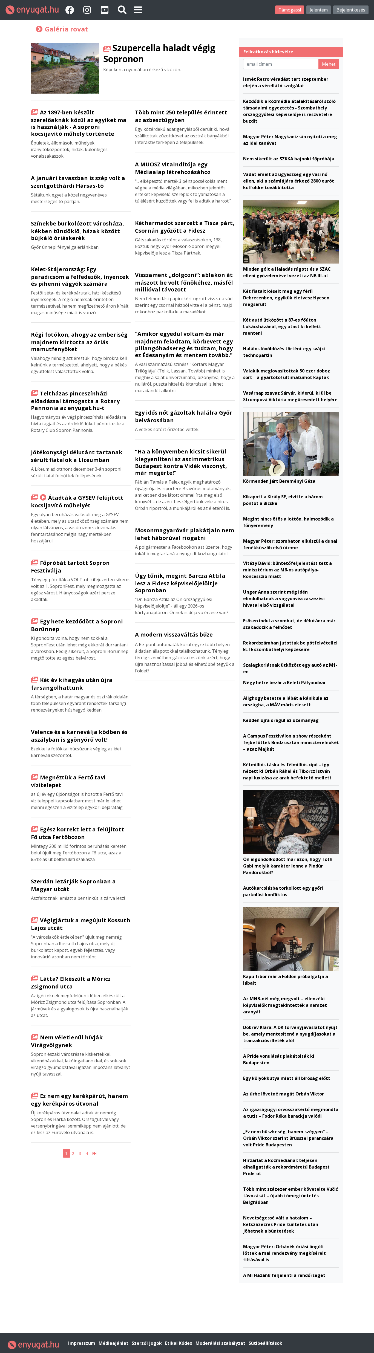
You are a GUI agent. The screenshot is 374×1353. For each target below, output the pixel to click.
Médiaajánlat (114, 1343)
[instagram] (88, 10)
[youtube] (105, 10)
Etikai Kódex (179, 1343)
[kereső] (122, 10)
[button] (138, 10)
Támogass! (289, 10)
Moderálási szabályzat (220, 1343)
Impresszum (82, 1343)
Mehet (328, 64)
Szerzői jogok (147, 1343)
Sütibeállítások (265, 1343)
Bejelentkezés (350, 10)
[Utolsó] (94, 1153)
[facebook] (70, 10)
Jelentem (319, 10)
